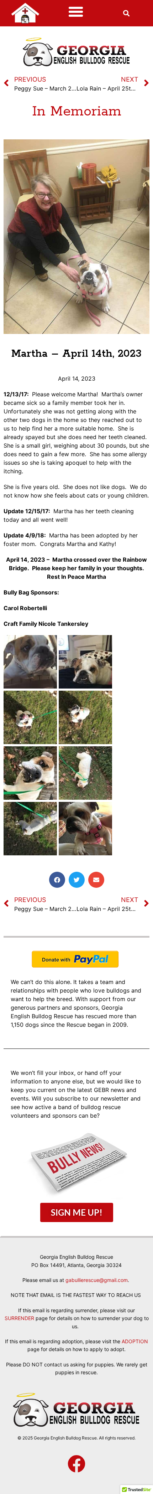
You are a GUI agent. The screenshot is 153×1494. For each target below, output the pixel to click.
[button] (76, 12)
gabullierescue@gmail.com (96, 1280)
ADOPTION (135, 1341)
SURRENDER (19, 1318)
